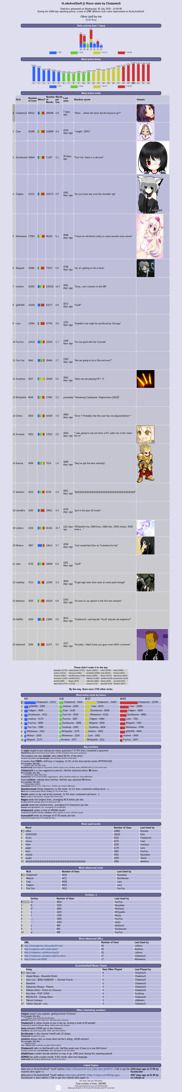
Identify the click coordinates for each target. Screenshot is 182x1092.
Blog (94, 19)
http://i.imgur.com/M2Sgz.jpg (103, 1075)
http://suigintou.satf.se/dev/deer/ (41, 949)
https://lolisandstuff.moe (78, 1069)
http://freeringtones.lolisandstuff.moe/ (43, 945)
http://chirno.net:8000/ (35, 959)
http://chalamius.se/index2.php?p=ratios (45, 956)
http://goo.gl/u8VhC (103, 1069)
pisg (92, 1086)
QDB (88, 19)
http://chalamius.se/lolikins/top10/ (41, 952)
